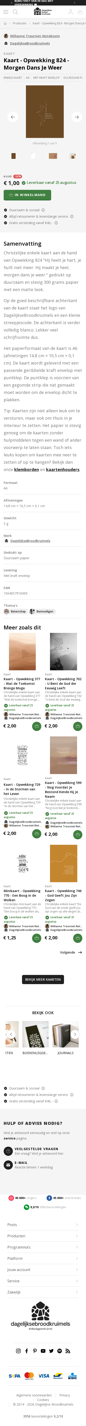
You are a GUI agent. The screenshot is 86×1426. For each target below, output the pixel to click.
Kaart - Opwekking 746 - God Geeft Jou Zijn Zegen (63, 895)
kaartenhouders (62, 469)
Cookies (43, 1400)
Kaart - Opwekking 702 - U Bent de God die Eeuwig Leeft (63, 683)
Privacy (64, 1395)
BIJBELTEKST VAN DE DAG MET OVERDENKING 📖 (33, 3)
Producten (19, 23)
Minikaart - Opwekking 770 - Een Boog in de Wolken (22, 895)
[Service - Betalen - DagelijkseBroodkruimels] (14, 1376)
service (10, 1138)
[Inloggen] (71, 12)
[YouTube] (43, 1351)
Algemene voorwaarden (34, 1395)
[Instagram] (18, 1351)
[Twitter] (51, 1351)
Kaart (9, 53)
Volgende (67, 952)
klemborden (26, 469)
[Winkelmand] (80, 12)
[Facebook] (26, 1351)
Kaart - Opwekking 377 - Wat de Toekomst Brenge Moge (22, 683)
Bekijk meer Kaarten (43, 979)
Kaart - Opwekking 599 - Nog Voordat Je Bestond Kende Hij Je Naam (63, 789)
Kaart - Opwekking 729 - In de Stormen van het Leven (22, 789)
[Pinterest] (35, 1351)
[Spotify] (59, 1351)
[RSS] (68, 1351)
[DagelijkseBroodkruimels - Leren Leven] (5, 23)
